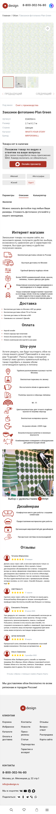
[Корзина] (36, 809)
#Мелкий (14, 176)
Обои (15, 16)
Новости (25, 726)
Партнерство (28, 744)
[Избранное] (24, 809)
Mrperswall (32, 135)
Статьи (24, 739)
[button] (41, 493)
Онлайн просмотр (31, 164)
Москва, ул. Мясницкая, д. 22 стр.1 (20, 778)
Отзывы (44, 722)
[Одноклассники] (23, 797)
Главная (6, 16)
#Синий (14, 183)
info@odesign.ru (10, 784)
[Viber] (31, 797)
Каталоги (7, 731)
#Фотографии (38, 176)
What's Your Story (35, 132)
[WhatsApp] (35, 797)
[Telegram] (27, 797)
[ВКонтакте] (19, 797)
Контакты (26, 722)
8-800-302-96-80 (34, 5)
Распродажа (46, 734)
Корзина (6, 722)
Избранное (8, 726)
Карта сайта (46, 739)
